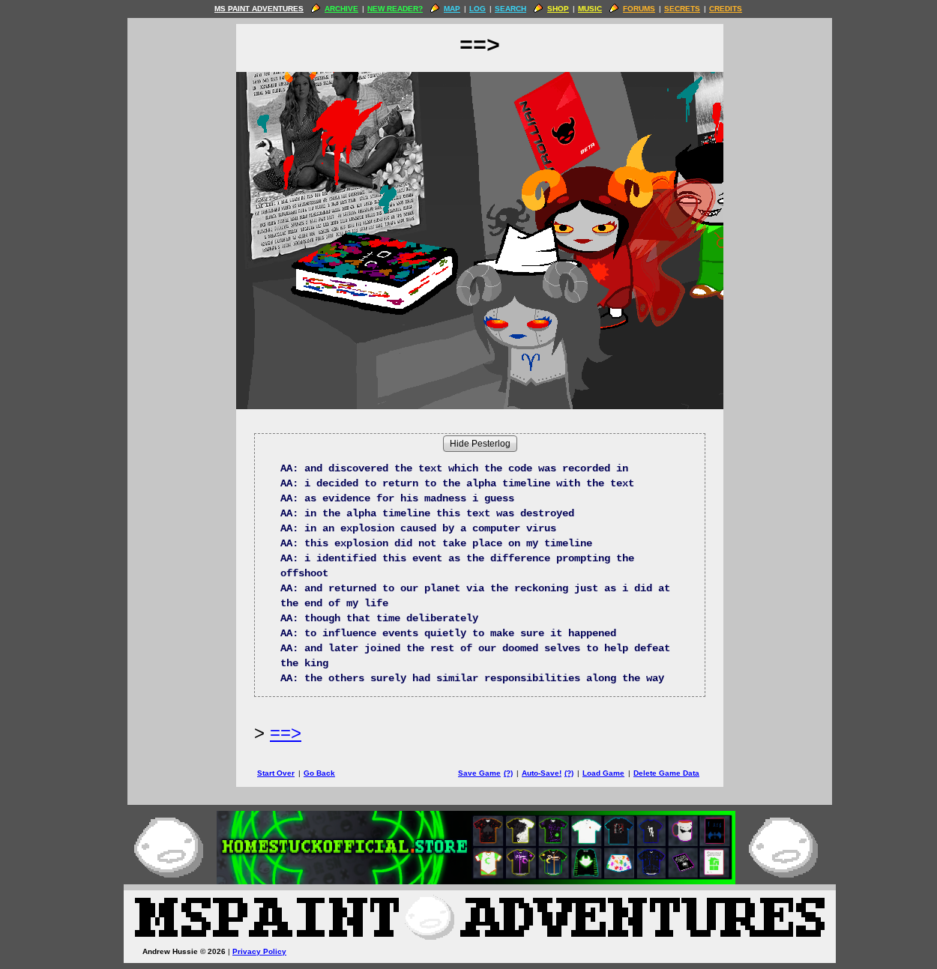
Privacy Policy (259, 951)
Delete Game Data (666, 773)
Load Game (603, 773)
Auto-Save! (541, 773)
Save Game (479, 773)
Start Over (276, 773)
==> (285, 732)
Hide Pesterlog (480, 443)
